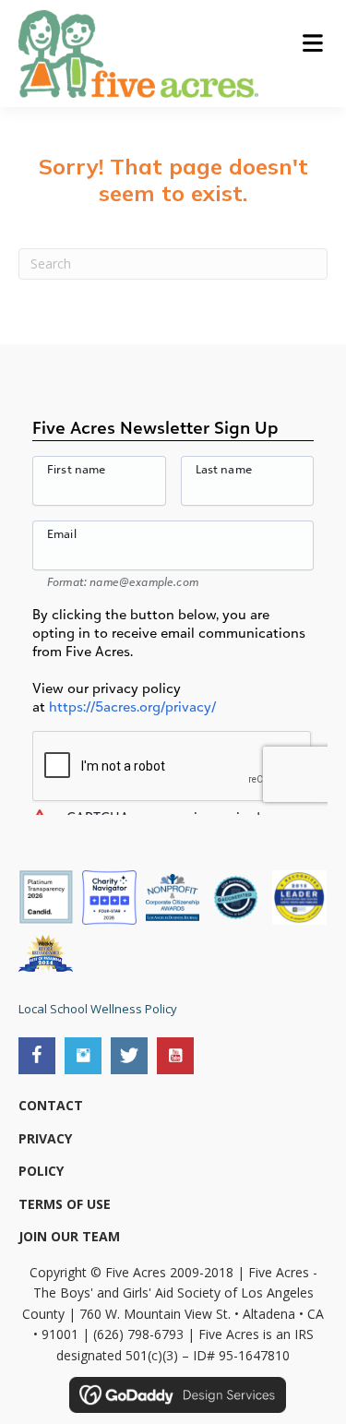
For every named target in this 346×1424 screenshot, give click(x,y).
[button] (36, 1055)
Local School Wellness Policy (97, 1008)
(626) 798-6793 (138, 1334)
